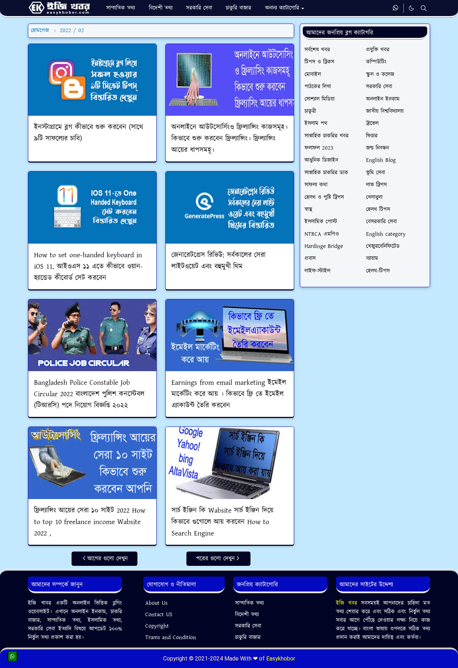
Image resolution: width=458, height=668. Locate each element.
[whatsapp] (396, 8)
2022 (65, 30)
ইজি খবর (348, 603)
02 (81, 30)
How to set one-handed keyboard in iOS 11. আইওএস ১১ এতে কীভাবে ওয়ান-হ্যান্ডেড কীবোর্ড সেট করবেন (88, 266)
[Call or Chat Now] (12, 656)
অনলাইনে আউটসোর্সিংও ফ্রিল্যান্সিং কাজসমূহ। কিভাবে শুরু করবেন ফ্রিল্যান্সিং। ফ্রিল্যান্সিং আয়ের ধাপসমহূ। (229, 138)
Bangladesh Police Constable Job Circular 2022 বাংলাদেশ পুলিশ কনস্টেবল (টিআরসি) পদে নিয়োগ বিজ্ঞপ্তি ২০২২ (89, 394)
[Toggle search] (423, 8)
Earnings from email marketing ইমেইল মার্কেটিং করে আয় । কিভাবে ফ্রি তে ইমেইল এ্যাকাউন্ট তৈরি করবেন (228, 394)
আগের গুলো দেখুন (107, 558)
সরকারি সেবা (248, 626)
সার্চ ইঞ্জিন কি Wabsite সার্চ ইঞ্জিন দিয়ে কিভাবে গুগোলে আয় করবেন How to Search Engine (222, 521)
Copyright (157, 626)
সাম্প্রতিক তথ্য (249, 603)
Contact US (158, 614)
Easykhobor (280, 658)
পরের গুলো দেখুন (215, 558)
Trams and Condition (170, 637)
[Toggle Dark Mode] (411, 8)
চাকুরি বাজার (247, 637)
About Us (156, 603)
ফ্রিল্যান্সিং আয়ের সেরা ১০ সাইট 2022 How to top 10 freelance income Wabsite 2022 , (89, 521)
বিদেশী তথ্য (247, 614)
